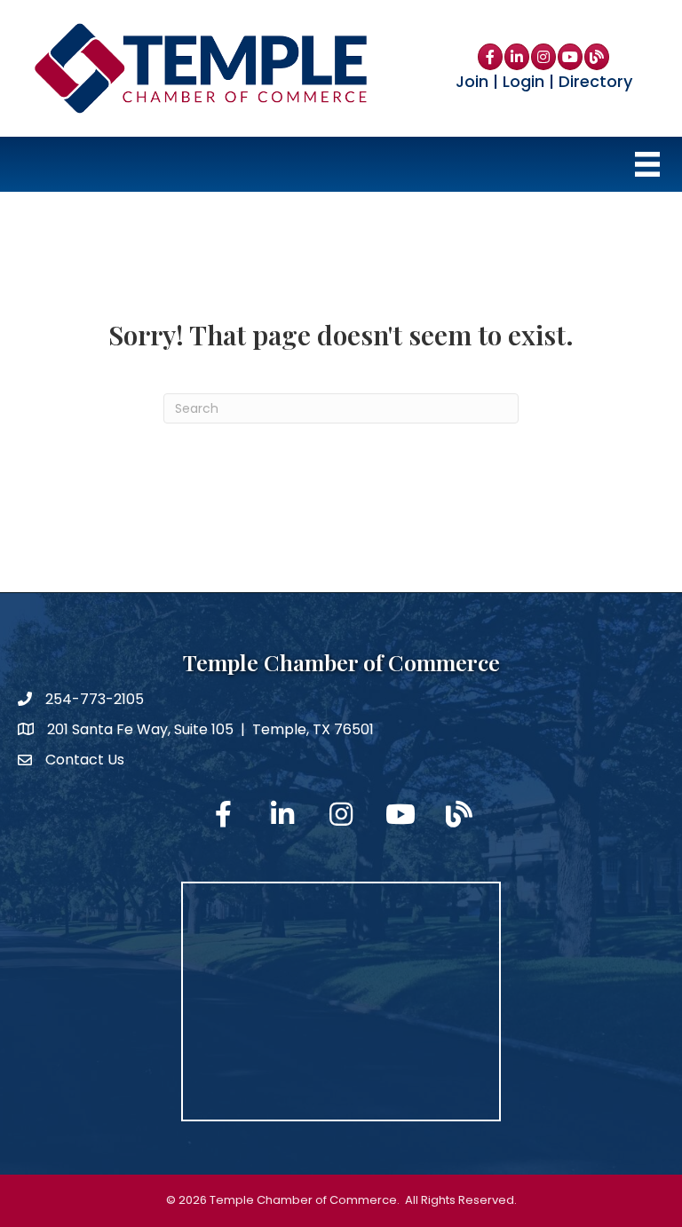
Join (472, 81)
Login (523, 81)
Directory (595, 81)
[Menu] (647, 164)
